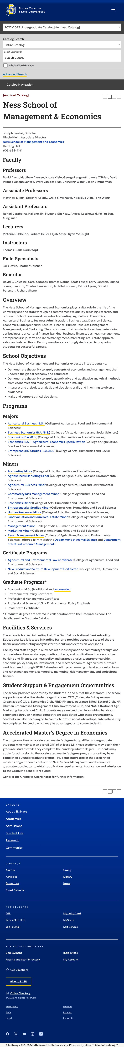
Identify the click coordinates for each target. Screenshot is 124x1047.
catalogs (14, 1045)
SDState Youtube (24, 1034)
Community (14, 847)
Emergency (12, 1006)
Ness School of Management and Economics (33, 142)
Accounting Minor (20, 471)
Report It (68, 1018)
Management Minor (21, 526)
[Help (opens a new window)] (119, 97)
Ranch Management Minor (26, 535)
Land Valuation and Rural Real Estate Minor (38, 517)
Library (67, 876)
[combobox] (62, 27)
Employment (14, 952)
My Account (70, 959)
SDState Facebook (7, 1034)
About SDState (16, 811)
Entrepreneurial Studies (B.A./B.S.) (31, 451)
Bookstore (12, 883)
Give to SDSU (18, 981)
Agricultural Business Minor (27, 485)
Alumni (10, 870)
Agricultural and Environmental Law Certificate (40, 560)
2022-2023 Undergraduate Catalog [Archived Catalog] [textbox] (42, 27)
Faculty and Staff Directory (23, 959)
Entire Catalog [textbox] (15, 45)
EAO (8, 1012)
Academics (13, 819)
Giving (67, 870)
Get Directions (19, 969)
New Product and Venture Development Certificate (43, 569)
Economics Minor (19, 503)
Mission (67, 1006)
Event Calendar (15, 890)
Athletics (11, 876)
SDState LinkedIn (41, 1034)
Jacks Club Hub (15, 920)
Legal (9, 1018)
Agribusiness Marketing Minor (28, 476)
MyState (68, 920)
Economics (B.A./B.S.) (22, 437)
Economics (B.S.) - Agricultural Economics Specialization (46, 442)
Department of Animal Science (76, 539)
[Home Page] (25, 14)
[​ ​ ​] (113, 9)
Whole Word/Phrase (21, 65)
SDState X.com (15, 1034)
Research (12, 840)
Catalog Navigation (20, 84)
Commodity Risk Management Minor (33, 494)
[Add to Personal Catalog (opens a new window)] (105, 97)
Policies (67, 1012)
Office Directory (20, 993)
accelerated (62, 589)
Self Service (70, 926)
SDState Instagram (32, 1034)
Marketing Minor (19, 530)
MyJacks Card (72, 913)
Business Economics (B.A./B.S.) (29, 432)
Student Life (14, 833)
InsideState (70, 952)
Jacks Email (13, 926)
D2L (8, 913)
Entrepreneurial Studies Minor (29, 507)
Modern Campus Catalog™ (101, 1045)
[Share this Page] (110, 97)
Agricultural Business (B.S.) (26, 423)
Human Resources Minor (24, 512)
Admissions (14, 826)
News (66, 883)
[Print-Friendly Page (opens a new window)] (114, 97)
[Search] (117, 58)
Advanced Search (15, 74)
